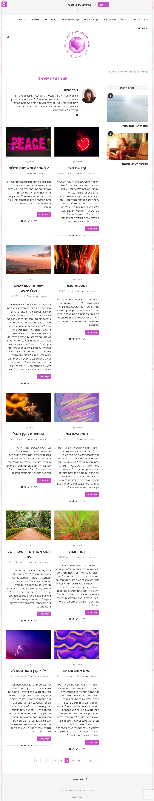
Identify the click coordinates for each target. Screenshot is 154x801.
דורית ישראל (71, 90)
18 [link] (78, 760)
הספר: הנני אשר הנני (135, 126)
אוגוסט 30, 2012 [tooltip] (64, 173)
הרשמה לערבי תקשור (78, 4)
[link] (77, 10)
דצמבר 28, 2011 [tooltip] (64, 557)
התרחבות (77, 551)
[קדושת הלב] (76, 142)
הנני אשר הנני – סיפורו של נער (29, 554)
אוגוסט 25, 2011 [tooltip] (16, 676)
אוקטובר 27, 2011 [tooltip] (64, 676)
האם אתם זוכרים (76, 670)
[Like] (84, 235)
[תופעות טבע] (76, 259)
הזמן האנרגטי (77, 433)
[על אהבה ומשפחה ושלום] (28, 142)
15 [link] (60, 760)
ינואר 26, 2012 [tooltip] (16, 439)
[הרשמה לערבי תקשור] (127, 146)
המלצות (22, 19)
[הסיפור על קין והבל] (28, 407)
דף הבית (144, 71)
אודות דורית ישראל (130, 19)
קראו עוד (93, 229)
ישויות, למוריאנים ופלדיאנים (28, 288)
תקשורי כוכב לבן (91, 19)
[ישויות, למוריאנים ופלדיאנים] (28, 259)
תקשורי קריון (110, 19)
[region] (77, 71)
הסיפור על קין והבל (28, 433)
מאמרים (34, 19)
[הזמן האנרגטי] (76, 407)
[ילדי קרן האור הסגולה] (28, 645)
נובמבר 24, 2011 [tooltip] (16, 562)
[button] (4, 4)
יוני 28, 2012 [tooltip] (16, 173)
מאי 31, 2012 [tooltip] (64, 291)
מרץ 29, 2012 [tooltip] (16, 296)
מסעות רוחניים (50, 19)
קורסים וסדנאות (70, 19)
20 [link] (90, 760)
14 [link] (54, 760)
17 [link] (72, 760)
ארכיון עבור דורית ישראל (128, 71)
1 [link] (42, 760)
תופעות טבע (77, 285)
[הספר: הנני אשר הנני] (127, 108)
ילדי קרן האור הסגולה (28, 670)
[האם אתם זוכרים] (76, 645)
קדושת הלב (77, 167)
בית (146, 19)
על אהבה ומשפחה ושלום (28, 167)
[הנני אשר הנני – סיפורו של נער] (28, 525)
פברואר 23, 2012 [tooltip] (64, 439)
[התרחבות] (76, 525)
